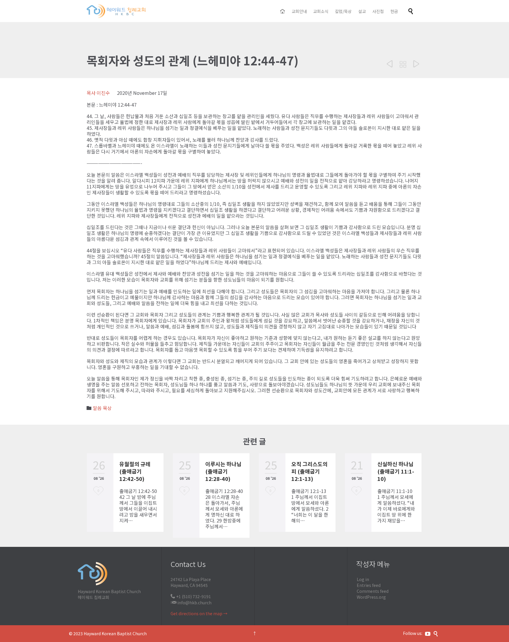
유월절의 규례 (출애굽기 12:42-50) (135, 471)
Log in (363, 579)
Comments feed (373, 591)
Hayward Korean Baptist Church (115, 633)
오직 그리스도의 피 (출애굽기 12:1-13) (309, 471)
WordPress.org (371, 597)
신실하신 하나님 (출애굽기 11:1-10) (395, 471)
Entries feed (369, 585)
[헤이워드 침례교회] (116, 11)
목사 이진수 (98, 92)
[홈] (283, 11)
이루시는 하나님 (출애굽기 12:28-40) (223, 471)
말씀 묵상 (102, 407)
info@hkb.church (194, 602)
